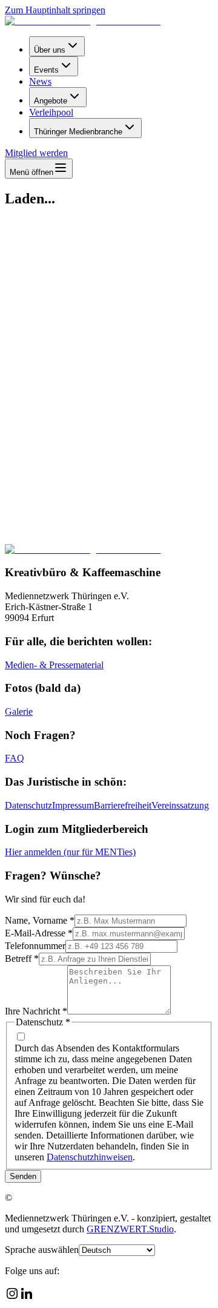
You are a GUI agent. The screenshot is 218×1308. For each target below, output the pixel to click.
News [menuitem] (40, 81)
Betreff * (22, 958)
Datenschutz (28, 805)
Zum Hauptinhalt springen (55, 10)
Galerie (19, 711)
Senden (23, 1176)
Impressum (73, 805)
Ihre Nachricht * (36, 1011)
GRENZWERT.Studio (130, 1229)
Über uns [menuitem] (49, 49)
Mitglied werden (36, 153)
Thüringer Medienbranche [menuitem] (78, 131)
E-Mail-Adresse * (39, 933)
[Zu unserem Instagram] (12, 1297)
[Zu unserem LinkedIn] (26, 1297)
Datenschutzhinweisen (90, 1157)
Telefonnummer (35, 946)
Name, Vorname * (39, 920)
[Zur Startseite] (82, 21)
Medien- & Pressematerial (54, 665)
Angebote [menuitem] (50, 100)
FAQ (14, 758)
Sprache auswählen (42, 1249)
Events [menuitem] (46, 69)
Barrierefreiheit (122, 805)
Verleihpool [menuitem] (51, 112)
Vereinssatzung (180, 805)
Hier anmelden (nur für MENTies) (70, 852)
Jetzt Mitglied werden (48, 506)
